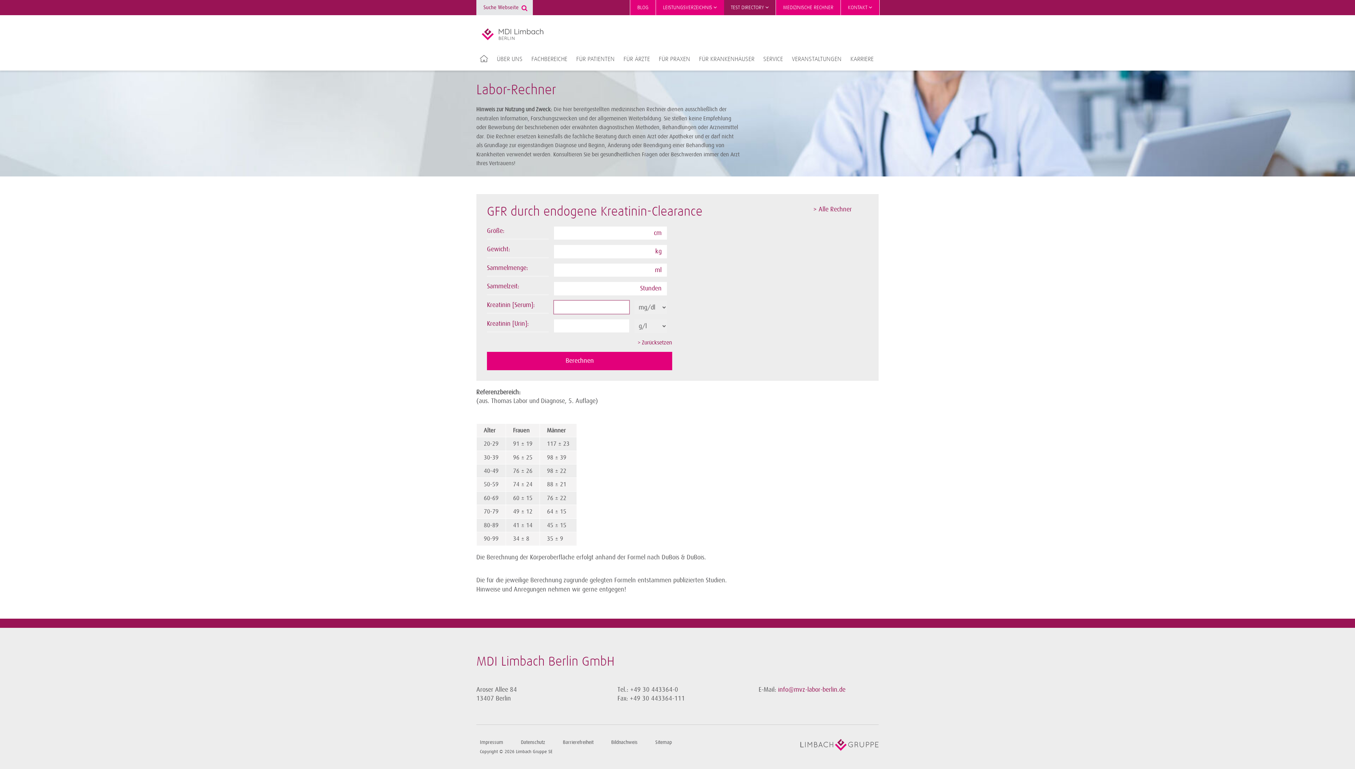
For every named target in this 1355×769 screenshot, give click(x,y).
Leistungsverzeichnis (688, 7)
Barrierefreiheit (578, 742)
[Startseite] (512, 34)
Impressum (491, 742)
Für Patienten (595, 59)
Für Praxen (674, 59)
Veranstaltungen (817, 59)
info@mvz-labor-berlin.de (811, 689)
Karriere (862, 59)
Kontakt (858, 7)
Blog (643, 7)
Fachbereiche (549, 59)
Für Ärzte (637, 59)
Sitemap (663, 742)
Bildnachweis (624, 742)
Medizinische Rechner (808, 7)
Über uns (510, 59)
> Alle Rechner (832, 209)
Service (773, 59)
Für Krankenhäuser (726, 59)
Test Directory (748, 7)
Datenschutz (533, 742)
